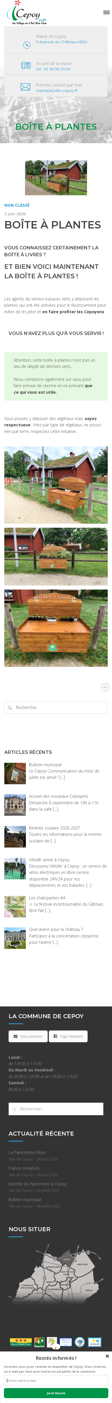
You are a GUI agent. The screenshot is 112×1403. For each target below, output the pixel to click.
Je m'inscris (56, 1393)
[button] (56, 1358)
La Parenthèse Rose (27, 1152)
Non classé (17, 205)
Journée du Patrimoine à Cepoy (37, 1184)
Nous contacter (31, 1036)
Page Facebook (71, 1036)
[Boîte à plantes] (56, 177)
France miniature (24, 1168)
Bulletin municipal (25, 1199)
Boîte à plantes (52, 224)
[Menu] (106, 13)
